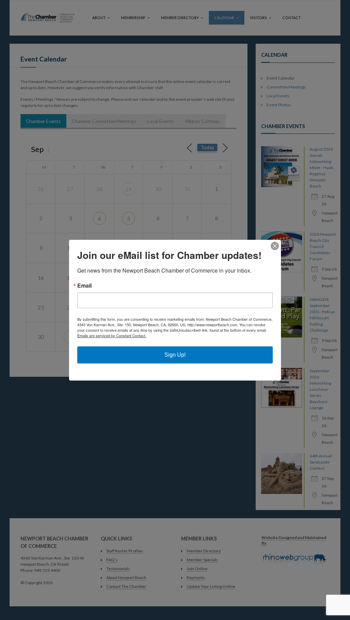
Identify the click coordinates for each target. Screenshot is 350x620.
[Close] (275, 246)
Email (84, 285)
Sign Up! (175, 355)
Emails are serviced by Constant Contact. (111, 335)
